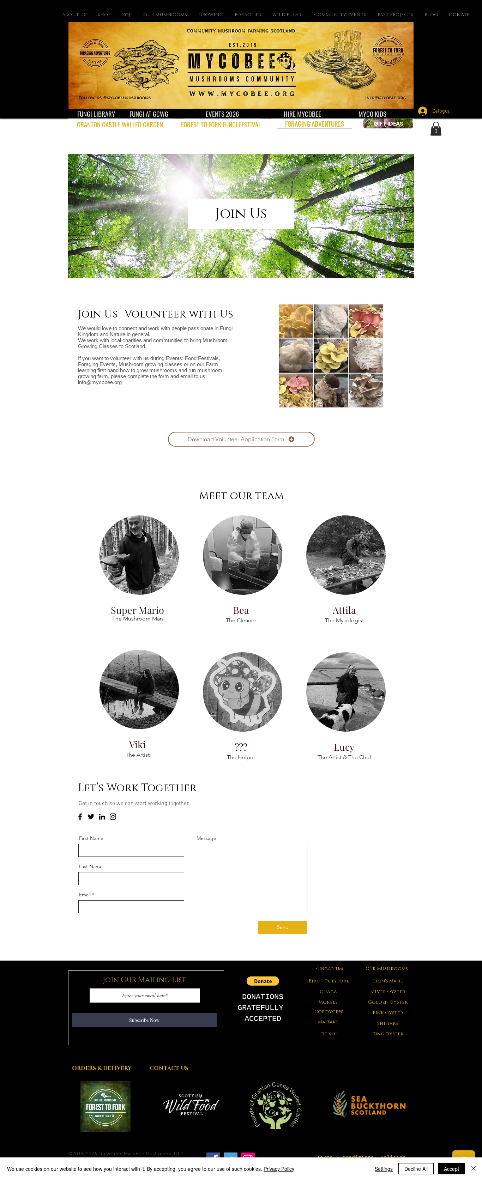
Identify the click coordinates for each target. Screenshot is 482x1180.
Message (206, 838)
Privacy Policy (279, 1168)
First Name (91, 838)
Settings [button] (384, 1168)
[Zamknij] (473, 1168)
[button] (436, 128)
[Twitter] (91, 816)
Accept (451, 1168)
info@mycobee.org (100, 382)
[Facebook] (80, 816)
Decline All (416, 1168)
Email (85, 894)
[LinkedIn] (102, 816)
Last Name (91, 866)
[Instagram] (113, 816)
